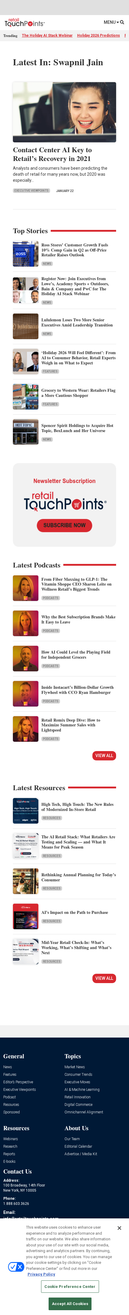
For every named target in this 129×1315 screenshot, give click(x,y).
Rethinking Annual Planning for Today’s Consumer (78, 877)
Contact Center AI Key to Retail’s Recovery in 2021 (52, 153)
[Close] (119, 1228)
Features (50, 371)
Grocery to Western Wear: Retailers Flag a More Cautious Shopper (78, 392)
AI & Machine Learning (82, 1090)
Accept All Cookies (70, 1303)
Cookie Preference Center (69, 1286)
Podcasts (50, 598)
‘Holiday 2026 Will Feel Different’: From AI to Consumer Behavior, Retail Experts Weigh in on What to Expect (78, 357)
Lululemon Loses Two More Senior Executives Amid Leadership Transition (77, 322)
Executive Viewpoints (31, 190)
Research (10, 1147)
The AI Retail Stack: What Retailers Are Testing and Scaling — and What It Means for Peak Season (78, 842)
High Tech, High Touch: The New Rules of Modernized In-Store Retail (77, 806)
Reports (9, 1154)
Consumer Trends (78, 1075)
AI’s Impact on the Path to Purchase (74, 912)
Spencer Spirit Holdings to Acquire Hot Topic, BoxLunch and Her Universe (77, 428)
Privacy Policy (41, 1274)
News (47, 263)
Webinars (10, 1139)
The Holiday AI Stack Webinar (47, 35)
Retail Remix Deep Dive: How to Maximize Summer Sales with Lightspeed (70, 725)
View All (104, 755)
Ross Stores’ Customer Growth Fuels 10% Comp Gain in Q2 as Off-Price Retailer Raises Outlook (74, 250)
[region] (64, 1266)
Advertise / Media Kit (80, 1154)
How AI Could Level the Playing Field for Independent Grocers (75, 654)
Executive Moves (77, 1082)
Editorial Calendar (78, 1147)
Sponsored (11, 1112)
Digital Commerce (78, 1105)
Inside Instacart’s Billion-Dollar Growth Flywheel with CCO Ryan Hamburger (77, 689)
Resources (52, 818)
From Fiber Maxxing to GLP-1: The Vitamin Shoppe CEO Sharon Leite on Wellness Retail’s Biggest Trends (76, 584)
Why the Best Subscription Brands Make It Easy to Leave (78, 619)
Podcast (9, 1097)
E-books (9, 1162)
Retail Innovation (77, 1097)
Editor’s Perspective (18, 1082)
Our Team (72, 1139)
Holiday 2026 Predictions (98, 35)
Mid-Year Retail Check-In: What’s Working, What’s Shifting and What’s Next (76, 947)
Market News (74, 1067)
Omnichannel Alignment (83, 1112)
